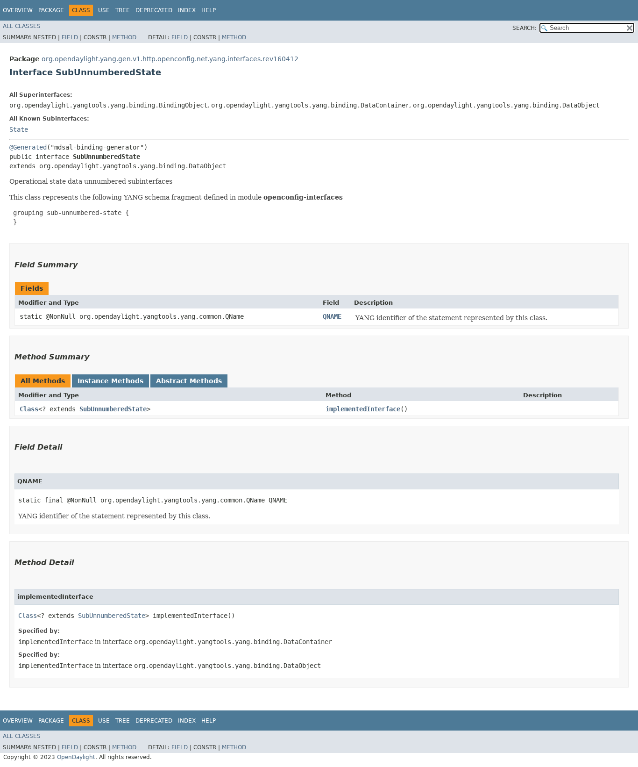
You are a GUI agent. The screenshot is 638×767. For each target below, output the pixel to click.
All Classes (22, 26)
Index (187, 10)
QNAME (332, 316)
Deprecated (153, 10)
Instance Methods (110, 381)
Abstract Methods (189, 381)
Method (124, 37)
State (18, 129)
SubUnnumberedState (113, 409)
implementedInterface (363, 409)
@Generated (28, 147)
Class (29, 409)
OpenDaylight (76, 757)
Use (104, 10)
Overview (18, 10)
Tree (122, 10)
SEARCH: (524, 28)
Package (51, 10)
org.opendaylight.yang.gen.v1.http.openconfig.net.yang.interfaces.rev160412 (170, 59)
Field (70, 37)
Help (208, 10)
